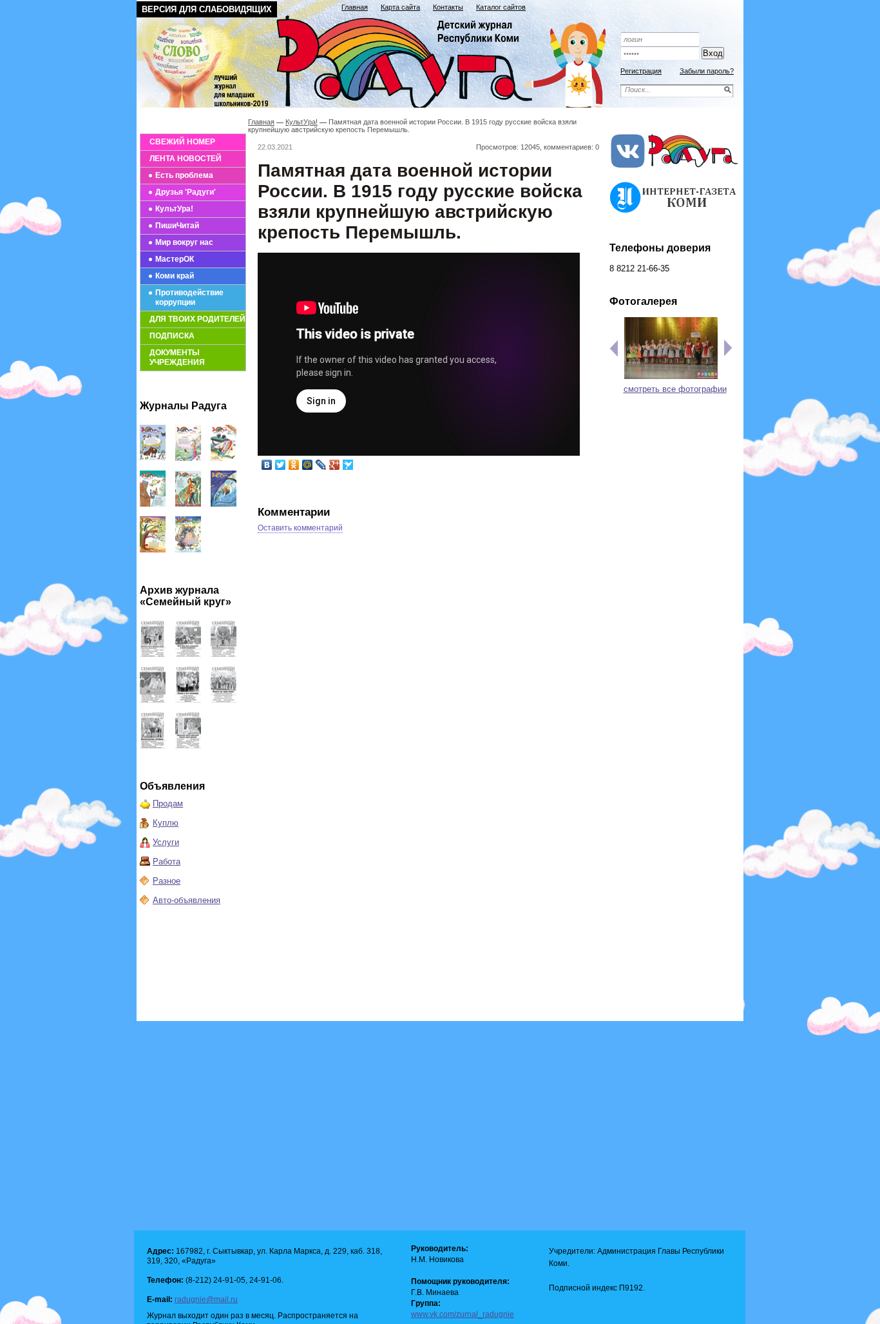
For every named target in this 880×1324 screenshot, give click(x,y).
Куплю (165, 823)
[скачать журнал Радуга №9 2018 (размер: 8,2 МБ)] (153, 504)
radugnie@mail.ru (206, 1299)
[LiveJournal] (321, 464)
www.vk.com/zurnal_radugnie (462, 1314)
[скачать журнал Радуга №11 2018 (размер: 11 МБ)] (188, 458)
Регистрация (641, 71)
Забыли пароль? (707, 71)
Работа (166, 861)
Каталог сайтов (501, 7)
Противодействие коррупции (189, 297)
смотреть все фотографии (675, 389)
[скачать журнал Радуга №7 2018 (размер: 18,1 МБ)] (223, 504)
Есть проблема (184, 175)
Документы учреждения (177, 357)
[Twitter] (280, 464)
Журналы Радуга (183, 405)
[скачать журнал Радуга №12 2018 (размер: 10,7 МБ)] (153, 458)
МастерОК (174, 259)
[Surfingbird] (348, 464)
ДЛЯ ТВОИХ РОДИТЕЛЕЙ (197, 319)
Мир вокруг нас (184, 242)
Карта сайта (400, 7)
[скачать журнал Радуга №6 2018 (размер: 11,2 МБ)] (153, 549)
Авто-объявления (186, 900)
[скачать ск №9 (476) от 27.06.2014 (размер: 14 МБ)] (188, 745)
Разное (166, 881)
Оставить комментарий (300, 527)
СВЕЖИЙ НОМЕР (182, 141)
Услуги (166, 842)
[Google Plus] (334, 464)
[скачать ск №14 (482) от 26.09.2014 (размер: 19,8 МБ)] (223, 654)
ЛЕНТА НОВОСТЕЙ (185, 158)
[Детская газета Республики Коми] (379, 59)
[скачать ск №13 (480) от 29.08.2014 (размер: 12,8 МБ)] (153, 700)
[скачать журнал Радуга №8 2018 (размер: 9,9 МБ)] (188, 504)
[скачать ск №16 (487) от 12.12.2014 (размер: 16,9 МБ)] (153, 654)
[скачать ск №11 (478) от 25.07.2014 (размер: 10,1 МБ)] (223, 700)
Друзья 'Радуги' (185, 192)
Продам (168, 803)
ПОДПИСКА (172, 335)
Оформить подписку (674, 20)
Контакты (448, 7)
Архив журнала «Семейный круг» (185, 596)
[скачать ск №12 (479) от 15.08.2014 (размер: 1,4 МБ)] (188, 700)
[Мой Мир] (307, 464)
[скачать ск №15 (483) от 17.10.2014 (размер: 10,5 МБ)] (188, 654)
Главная (354, 7)
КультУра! (174, 208)
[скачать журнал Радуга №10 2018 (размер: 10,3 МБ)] (223, 458)
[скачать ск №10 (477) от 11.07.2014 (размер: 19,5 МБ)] (153, 745)
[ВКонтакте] (267, 464)
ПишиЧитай (177, 225)
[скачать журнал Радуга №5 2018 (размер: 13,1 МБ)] (188, 549)
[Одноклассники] (294, 464)
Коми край (174, 275)
